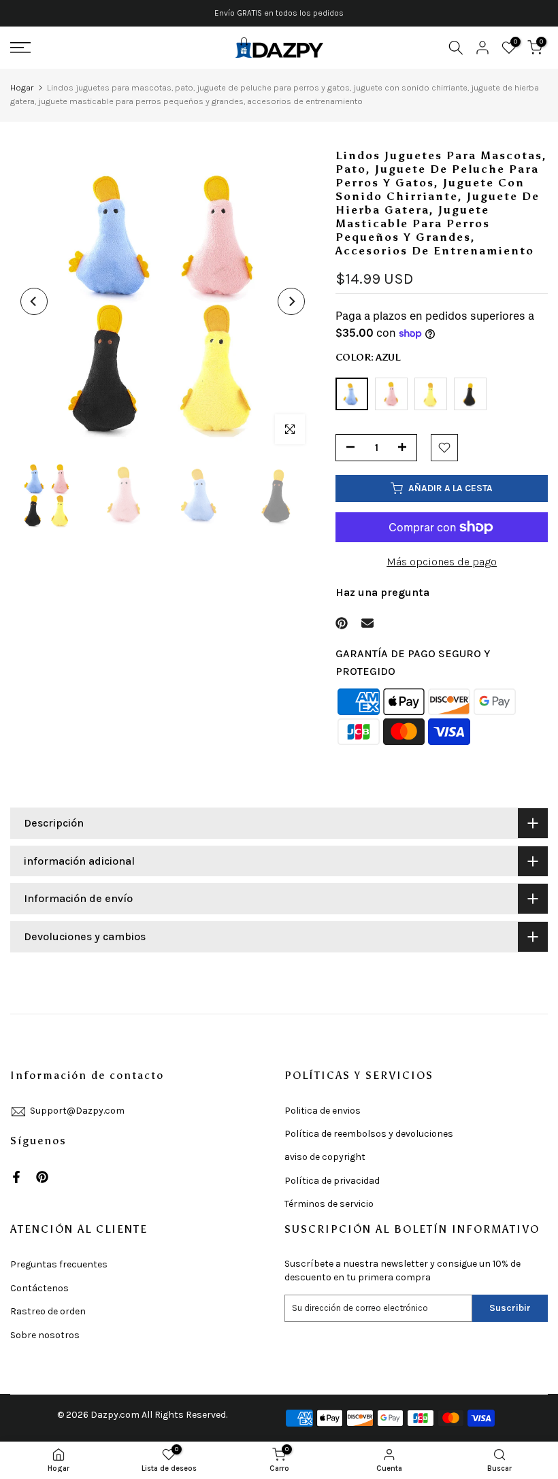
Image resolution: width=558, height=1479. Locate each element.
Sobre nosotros (45, 1335)
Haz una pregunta (382, 592)
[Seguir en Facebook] (16, 1177)
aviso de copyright (324, 1157)
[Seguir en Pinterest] (42, 1177)
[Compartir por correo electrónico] (367, 623)
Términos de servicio (329, 1204)
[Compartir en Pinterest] (341, 623)
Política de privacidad (332, 1180)
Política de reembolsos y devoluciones (368, 1134)
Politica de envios (322, 1110)
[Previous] (34, 301)
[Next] (291, 301)
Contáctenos (39, 1288)
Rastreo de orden (48, 1311)
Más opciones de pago (442, 561)
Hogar (21, 87)
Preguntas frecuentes (59, 1264)
